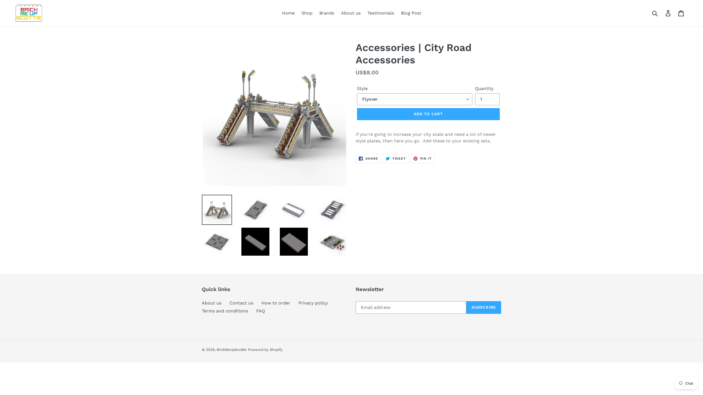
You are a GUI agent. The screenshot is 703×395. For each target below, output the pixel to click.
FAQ (260, 311)
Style (362, 88)
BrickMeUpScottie (232, 350)
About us (211, 303)
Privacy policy (313, 303)
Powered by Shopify (265, 350)
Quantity (484, 88)
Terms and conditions (225, 311)
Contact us (241, 303)
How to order (275, 303)
